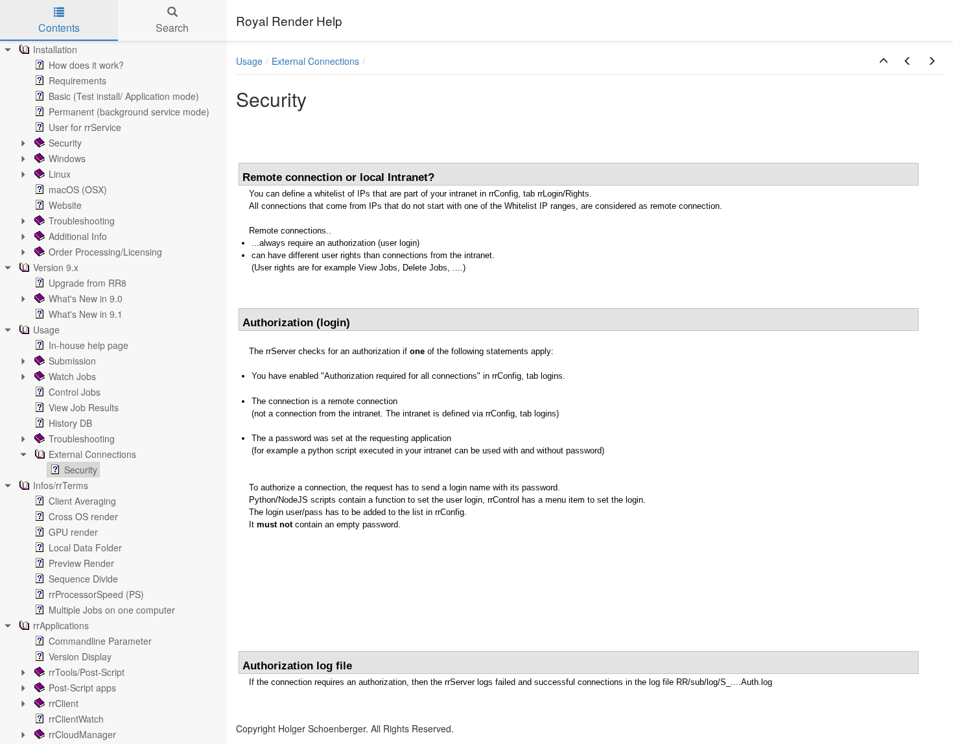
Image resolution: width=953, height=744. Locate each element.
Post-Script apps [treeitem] (82, 687)
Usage (249, 60)
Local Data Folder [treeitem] (85, 547)
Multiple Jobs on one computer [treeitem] (112, 609)
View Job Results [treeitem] (84, 407)
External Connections (315, 60)
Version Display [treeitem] (80, 656)
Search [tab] (172, 27)
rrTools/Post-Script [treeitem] (86, 672)
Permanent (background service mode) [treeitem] (129, 111)
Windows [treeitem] (67, 158)
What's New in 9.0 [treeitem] (86, 298)
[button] (883, 61)
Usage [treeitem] (46, 329)
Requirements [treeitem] (77, 80)
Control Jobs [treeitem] (74, 391)
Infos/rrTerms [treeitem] (60, 485)
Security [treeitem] (65, 142)
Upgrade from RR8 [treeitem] (87, 282)
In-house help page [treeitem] (88, 345)
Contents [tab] (59, 27)
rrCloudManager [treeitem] (82, 734)
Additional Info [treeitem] (78, 236)
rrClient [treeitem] (63, 703)
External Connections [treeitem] (92, 454)
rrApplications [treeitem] (61, 625)
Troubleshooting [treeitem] (82, 220)
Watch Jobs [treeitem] (72, 376)
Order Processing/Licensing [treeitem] (105, 251)
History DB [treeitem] (70, 422)
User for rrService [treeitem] (85, 127)
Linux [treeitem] (60, 173)
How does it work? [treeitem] (86, 64)
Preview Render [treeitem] (81, 563)
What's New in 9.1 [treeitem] (86, 313)
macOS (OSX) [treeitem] (78, 189)
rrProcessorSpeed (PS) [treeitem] (96, 594)
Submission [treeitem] (72, 360)
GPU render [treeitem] (73, 531)
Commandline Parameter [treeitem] (100, 640)
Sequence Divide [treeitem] (83, 578)
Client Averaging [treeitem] (82, 500)
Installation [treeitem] (55, 49)
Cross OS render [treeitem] (83, 516)
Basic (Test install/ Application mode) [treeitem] (124, 96)
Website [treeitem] (65, 204)
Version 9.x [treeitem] (55, 267)
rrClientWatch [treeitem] (76, 718)
